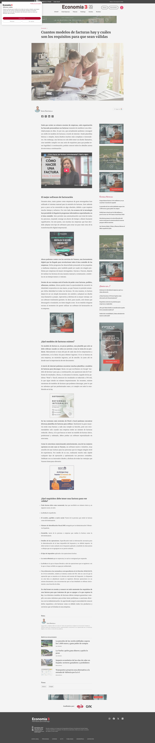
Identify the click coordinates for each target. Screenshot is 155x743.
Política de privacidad (35, 3)
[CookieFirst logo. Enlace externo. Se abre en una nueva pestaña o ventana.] (7, 5)
